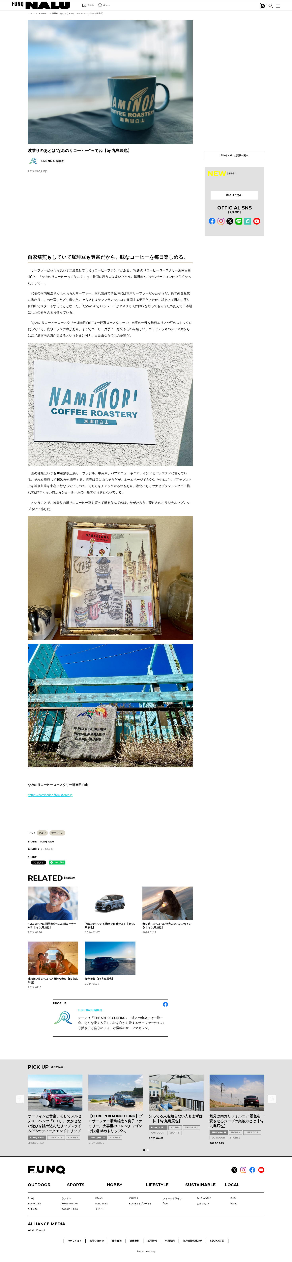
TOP (30, 13)
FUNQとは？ (74, 1240)
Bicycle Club (34, 1203)
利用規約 (170, 1240)
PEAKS (98, 1198)
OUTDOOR (157, 1132)
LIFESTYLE (56, 1137)
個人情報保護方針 (192, 1240)
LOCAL (232, 1184)
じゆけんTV (203, 1203)
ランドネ (66, 1198)
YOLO (31, 1230)
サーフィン (57, 832)
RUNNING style (69, 1203)
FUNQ (31, 1198)
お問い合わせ (97, 1240)
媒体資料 (134, 1240)
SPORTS (73, 1137)
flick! (165, 1203)
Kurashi (40, 1230)
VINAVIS (133, 1198)
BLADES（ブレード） (140, 1203)
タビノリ (100, 1209)
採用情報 (152, 1240)
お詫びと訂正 (217, 1240)
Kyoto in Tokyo (70, 1209)
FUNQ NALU (42, 13)
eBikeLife (32, 1209)
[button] (20, 1099)
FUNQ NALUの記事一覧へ (234, 155)
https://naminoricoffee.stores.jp (50, 795)
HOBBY (175, 1127)
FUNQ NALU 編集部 (90, 1010)
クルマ (42, 832)
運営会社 (117, 1240)
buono (233, 1203)
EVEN (233, 1198)
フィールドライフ (172, 1198)
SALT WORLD (204, 1198)
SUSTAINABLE (200, 1184)
